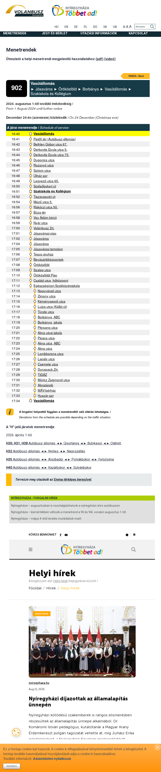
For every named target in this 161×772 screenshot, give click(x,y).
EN (66, 26)
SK (105, 26)
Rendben (11, 766)
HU (56, 26)
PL (85, 26)
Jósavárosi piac (45, 233)
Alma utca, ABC (49, 343)
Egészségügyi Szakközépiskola (57, 285)
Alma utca (45, 348)
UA (115, 26)
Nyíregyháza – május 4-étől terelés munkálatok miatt (46, 518)
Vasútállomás (44, 133)
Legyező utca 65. (46, 180)
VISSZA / (136, 75)
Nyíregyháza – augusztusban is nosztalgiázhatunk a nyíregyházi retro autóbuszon (65, 505)
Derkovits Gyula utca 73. (51, 154)
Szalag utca (42, 269)
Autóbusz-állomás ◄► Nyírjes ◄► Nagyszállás (45, 451)
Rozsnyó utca (44, 165)
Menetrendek (14, 33)
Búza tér (40, 212)
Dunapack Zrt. (48, 369)
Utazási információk (98, 33)
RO (95, 26)
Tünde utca (46, 311)
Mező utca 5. (43, 201)
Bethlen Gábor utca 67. (50, 144)
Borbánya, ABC (49, 317)
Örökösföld (41, 264)
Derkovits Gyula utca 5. (50, 149)
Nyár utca (41, 222)
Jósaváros (41, 238)
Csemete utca (48, 364)
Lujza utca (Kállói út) (52, 306)
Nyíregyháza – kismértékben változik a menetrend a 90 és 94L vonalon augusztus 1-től (68, 512)
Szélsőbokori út (45, 186)
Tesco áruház (43, 254)
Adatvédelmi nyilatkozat (52, 758)
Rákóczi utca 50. (46, 207)
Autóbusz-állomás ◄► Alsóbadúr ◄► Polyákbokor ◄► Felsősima (60, 459)
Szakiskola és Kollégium (52, 191)
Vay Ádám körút (45, 217)
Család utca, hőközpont (51, 280)
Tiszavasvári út (44, 196)
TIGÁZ (42, 374)
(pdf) (99, 59)
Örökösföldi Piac (45, 275)
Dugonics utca (44, 159)
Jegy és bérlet (55, 33)
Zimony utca (47, 296)
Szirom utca (42, 170)
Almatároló (45, 385)
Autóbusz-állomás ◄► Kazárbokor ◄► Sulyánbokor (48, 468)
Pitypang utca (48, 327)
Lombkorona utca (51, 353)
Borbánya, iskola (50, 322)
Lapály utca (46, 358)
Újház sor (40, 175)
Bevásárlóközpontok (49, 259)
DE (76, 26)
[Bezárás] (157, 747)
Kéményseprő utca (51, 301)
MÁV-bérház (47, 390)
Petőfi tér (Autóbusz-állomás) (55, 139)
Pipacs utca (46, 338)
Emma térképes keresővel (72, 480)
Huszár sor (46, 395)
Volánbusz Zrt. (44, 228)
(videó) (110, 59)
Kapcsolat (138, 33)
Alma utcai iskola (50, 332)
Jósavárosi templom (48, 249)
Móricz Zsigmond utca (54, 379)
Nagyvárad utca (49, 290)
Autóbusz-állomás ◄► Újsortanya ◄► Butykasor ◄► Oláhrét (64, 443)
